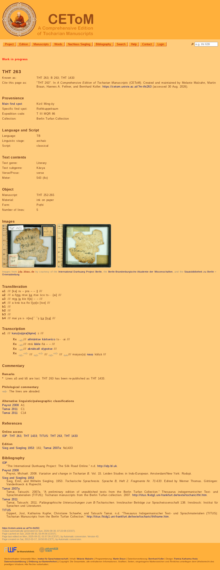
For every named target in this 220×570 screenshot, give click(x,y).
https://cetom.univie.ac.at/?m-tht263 (126, 86)
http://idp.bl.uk (107, 466)
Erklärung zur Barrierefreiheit (43, 561)
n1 (25, 353)
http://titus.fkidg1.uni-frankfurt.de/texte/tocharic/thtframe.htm (128, 516)
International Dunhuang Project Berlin (80, 271)
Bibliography (103, 44)
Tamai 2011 (10, 409)
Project (9, 44)
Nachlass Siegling (79, 44)
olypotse (47, 348)
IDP (4, 436)
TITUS (43, 436)
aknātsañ (34, 348)
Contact (147, 44)
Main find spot (12, 103)
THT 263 (15, 436)
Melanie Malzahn (85, 559)
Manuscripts (41, 44)
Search (121, 44)
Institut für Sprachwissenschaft (53, 559)
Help (134, 44)
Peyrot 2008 (10, 405)
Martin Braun (119, 559)
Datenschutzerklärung (15, 561)
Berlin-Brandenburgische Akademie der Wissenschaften (140, 271)
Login (160, 44)
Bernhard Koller (156, 559)
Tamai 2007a (52, 448)
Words (58, 44)
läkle (37, 344)
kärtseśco (48, 339)
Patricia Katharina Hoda (186, 559)
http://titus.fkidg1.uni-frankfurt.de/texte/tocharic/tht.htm (169, 495)
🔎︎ (192, 44)
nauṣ (90, 354)
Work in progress (15, 59)
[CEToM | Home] (110, 19)
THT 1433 (30, 436)
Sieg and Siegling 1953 (18, 448)
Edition (23, 44)
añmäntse (34, 339)
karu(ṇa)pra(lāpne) (24, 333)
